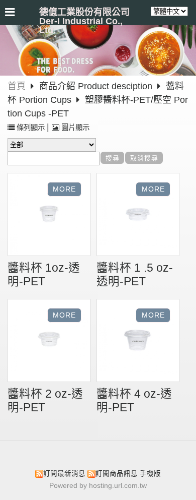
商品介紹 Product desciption (97, 86)
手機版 (150, 473)
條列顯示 (31, 127)
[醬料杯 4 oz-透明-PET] (137, 342)
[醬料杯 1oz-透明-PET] (49, 216)
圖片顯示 (74, 127)
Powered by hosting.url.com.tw (98, 485)
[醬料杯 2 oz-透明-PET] (49, 342)
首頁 (17, 86)
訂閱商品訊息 (116, 473)
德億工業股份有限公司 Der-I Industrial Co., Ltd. (84, 21)
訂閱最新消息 (64, 473)
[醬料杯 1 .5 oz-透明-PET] (137, 216)
